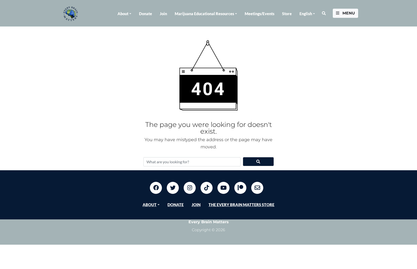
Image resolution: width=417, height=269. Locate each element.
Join (163, 13)
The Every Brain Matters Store (241, 204)
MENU (348, 13)
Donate (145, 13)
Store (287, 13)
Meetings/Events (259, 13)
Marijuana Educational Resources (204, 13)
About (123, 13)
